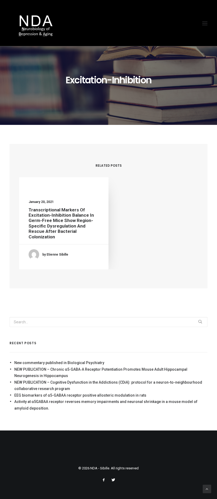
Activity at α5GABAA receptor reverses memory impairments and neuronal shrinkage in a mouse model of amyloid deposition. (105, 405)
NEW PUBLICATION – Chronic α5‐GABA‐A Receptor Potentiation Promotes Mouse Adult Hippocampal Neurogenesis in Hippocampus (100, 372)
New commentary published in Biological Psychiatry (59, 363)
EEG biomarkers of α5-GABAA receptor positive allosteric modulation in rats (80, 395)
